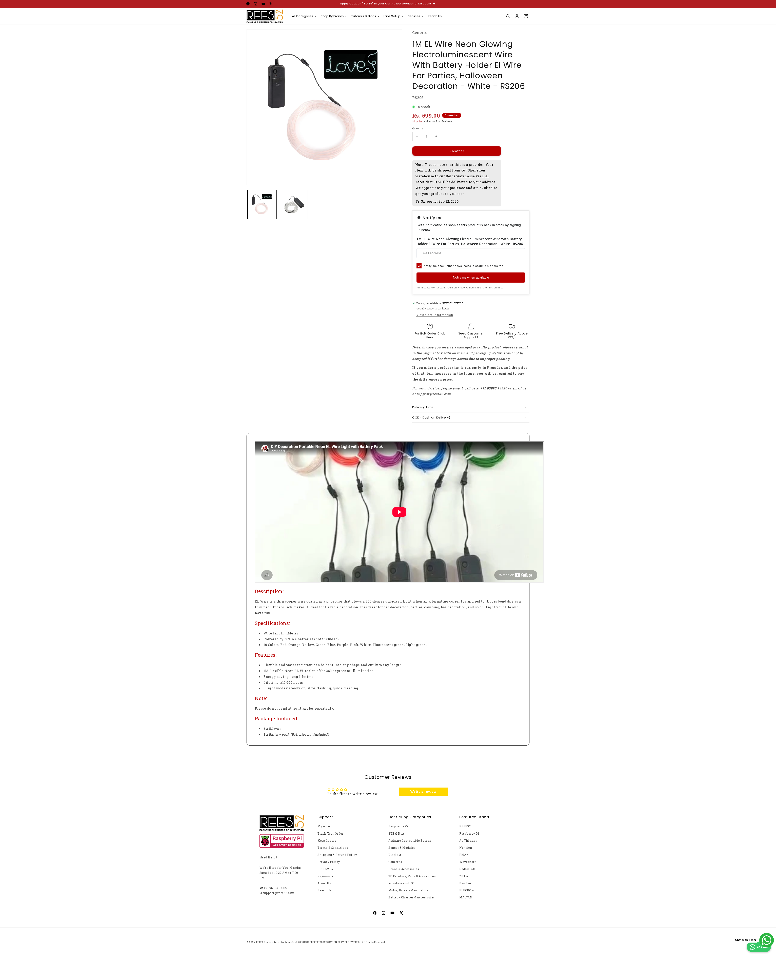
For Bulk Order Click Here (430, 335)
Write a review (423, 791)
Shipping (418, 121)
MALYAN (465, 897)
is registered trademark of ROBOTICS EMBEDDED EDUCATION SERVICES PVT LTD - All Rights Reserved (325, 941)
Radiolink (467, 869)
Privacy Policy (328, 862)
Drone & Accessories (403, 869)
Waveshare (467, 862)
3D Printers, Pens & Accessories (412, 876)
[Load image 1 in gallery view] (262, 204)
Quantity (417, 128)
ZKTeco (465, 876)
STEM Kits (396, 833)
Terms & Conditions (332, 848)
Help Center (326, 840)
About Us (324, 883)
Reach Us (324, 890)
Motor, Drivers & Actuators (408, 890)
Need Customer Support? (471, 335)
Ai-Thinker (468, 840)
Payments (325, 876)
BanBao (465, 883)
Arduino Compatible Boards (409, 840)
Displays (395, 855)
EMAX (464, 855)
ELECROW (466, 890)
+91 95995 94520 (276, 888)
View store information (434, 315)
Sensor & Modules (401, 848)
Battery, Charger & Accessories (411, 897)
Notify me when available (471, 277)
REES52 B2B (326, 869)
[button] (508, 16)
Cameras (395, 862)
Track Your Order (330, 833)
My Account (326, 826)
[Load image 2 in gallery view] (293, 204)
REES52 (465, 826)
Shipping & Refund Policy (337, 855)
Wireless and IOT (401, 883)
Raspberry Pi (398, 826)
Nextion (465, 848)
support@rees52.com (279, 893)
